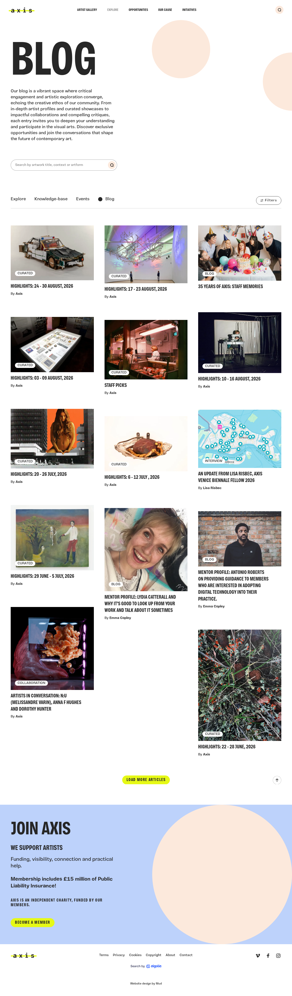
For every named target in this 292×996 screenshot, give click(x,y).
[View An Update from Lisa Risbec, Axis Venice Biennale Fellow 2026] (239, 447)
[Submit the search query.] (112, 165)
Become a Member (32, 923)
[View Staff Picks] (146, 355)
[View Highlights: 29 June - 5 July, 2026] (52, 543)
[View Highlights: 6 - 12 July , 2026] (146, 449)
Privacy (119, 955)
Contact (186, 955)
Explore (112, 10)
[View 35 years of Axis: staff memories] (239, 258)
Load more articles (146, 780)
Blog (109, 199)
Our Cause (165, 10)
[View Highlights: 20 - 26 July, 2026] (52, 444)
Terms (104, 955)
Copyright (153, 955)
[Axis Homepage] (22, 10)
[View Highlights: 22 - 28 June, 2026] (239, 690)
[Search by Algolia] (146, 966)
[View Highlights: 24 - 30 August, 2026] (52, 258)
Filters (271, 200)
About (170, 955)
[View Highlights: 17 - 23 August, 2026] (146, 259)
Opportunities (138, 10)
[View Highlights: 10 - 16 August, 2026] (239, 348)
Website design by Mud (146, 983)
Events (83, 199)
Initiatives (189, 10)
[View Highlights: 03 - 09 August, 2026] (52, 350)
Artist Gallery (87, 10)
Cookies (135, 955)
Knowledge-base (51, 199)
